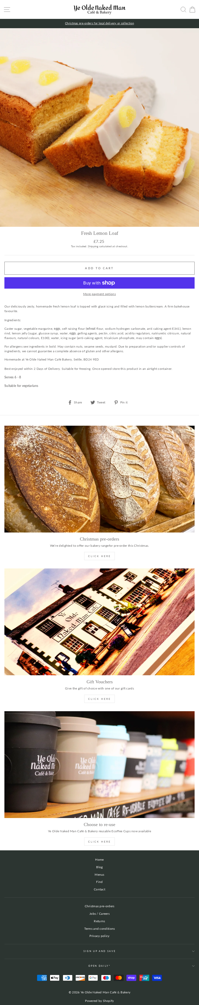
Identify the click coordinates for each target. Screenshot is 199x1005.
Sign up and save (99, 951)
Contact (99, 889)
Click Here (99, 556)
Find (99, 882)
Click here (99, 841)
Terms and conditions (99, 929)
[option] (99, 23)
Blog (99, 867)
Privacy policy (99, 936)
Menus (99, 874)
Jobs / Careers (99, 914)
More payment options (99, 294)
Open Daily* (99, 965)
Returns (99, 921)
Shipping (93, 246)
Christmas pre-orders (100, 906)
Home (99, 859)
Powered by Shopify (99, 1001)
